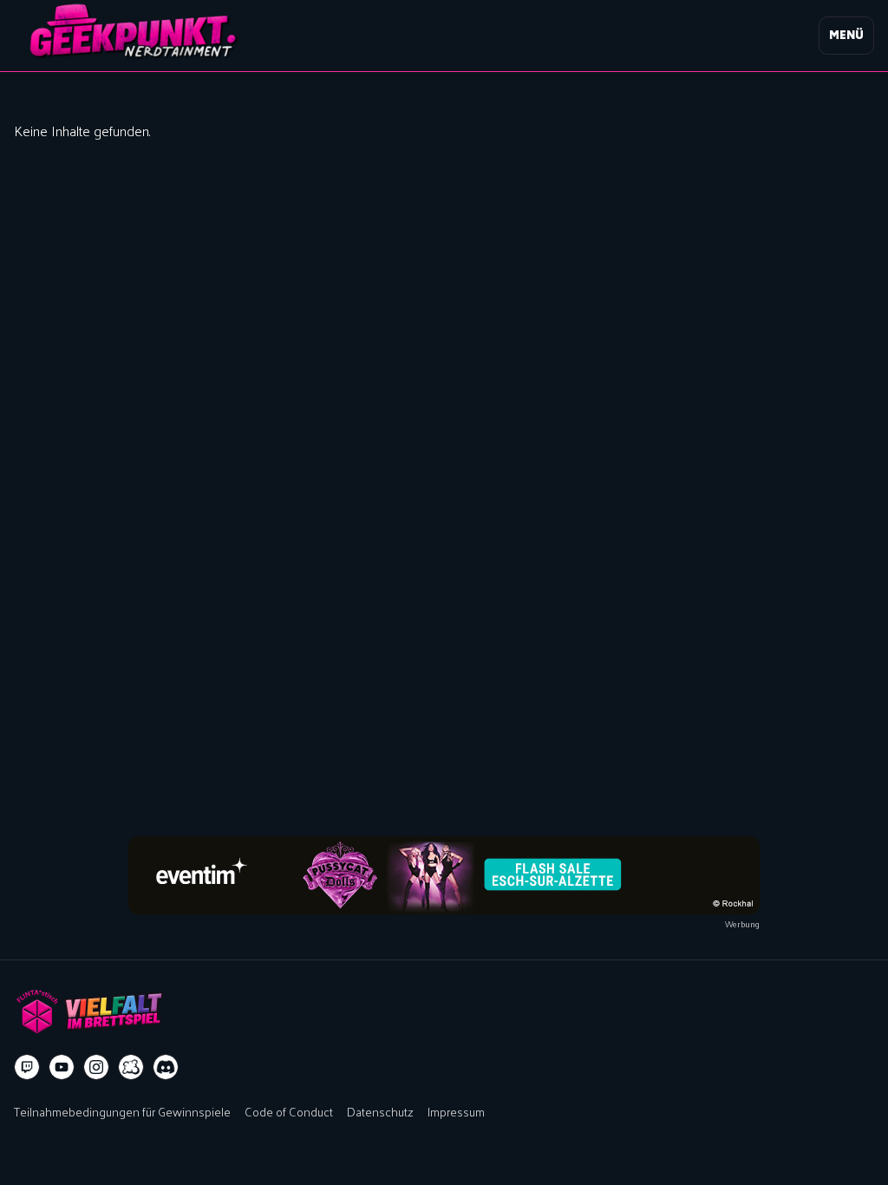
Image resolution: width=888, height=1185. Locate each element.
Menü (846, 35)
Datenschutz (380, 1111)
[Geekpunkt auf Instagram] (96, 1067)
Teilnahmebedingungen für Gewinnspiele (122, 1111)
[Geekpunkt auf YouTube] (62, 1067)
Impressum (456, 1111)
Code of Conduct (289, 1111)
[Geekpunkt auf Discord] (166, 1067)
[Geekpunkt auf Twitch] (27, 1067)
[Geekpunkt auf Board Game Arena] (131, 1067)
